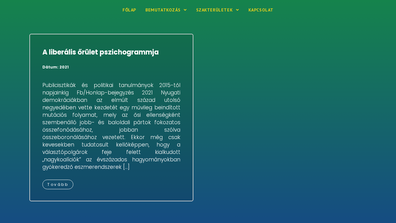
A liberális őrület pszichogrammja (100, 52)
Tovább (57, 184)
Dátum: (55, 67)
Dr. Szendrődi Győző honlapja (66, 10)
